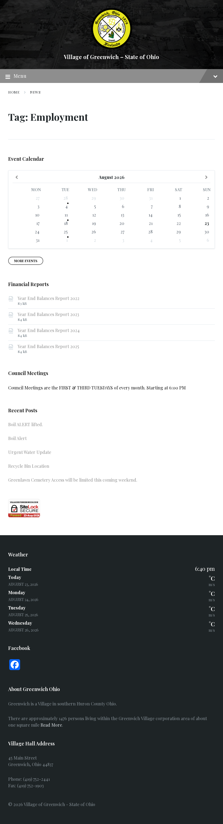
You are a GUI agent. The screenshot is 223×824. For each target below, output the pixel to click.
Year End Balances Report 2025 (48, 346)
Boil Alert (17, 438)
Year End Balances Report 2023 (48, 314)
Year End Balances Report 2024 (49, 330)
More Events (25, 261)
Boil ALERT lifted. (25, 424)
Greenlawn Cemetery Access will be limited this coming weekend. (72, 480)
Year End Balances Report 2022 (48, 298)
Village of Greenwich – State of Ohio (111, 56)
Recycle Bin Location (28, 466)
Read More (51, 725)
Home (14, 92)
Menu (20, 76)
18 (66, 223)
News (35, 92)
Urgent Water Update (29, 452)
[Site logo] (111, 47)
